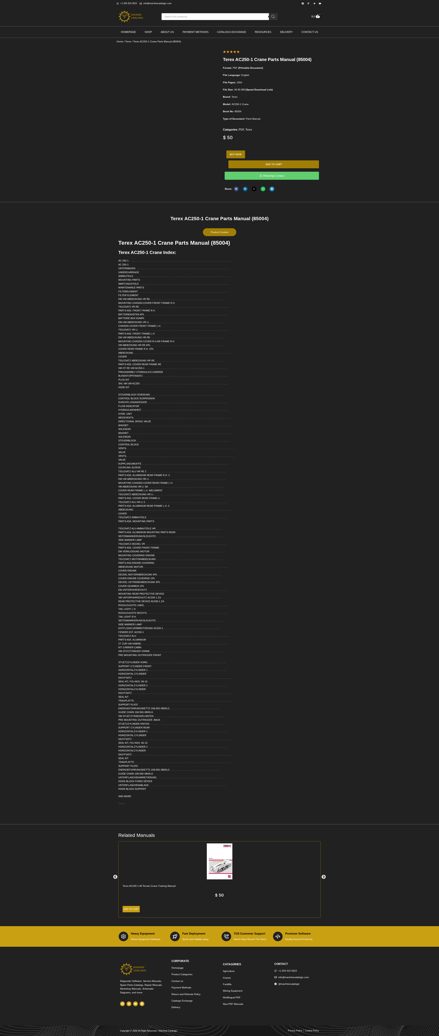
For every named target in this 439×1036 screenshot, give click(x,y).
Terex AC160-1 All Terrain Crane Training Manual (149, 886)
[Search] (273, 16)
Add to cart (273, 164)
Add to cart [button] (131, 909)
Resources (263, 32)
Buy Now (236, 154)
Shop (148, 32)
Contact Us (309, 32)
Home (120, 41)
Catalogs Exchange (231, 32)
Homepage (128, 32)
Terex (128, 41)
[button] (236, 189)
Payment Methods (196, 32)
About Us (167, 32)
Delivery (286, 32)
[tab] (219, 232)
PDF (241, 129)
